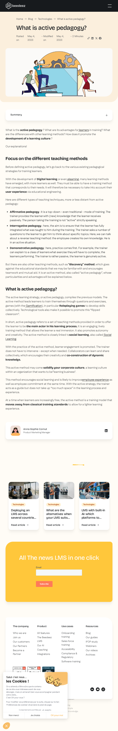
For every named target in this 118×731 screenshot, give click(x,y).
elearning (73, 179)
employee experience (95, 380)
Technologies (45, 19)
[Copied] (88, 38)
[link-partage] (92, 38)
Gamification (33, 306)
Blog (30, 19)
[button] (109, 6)
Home (19, 19)
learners (83, 130)
